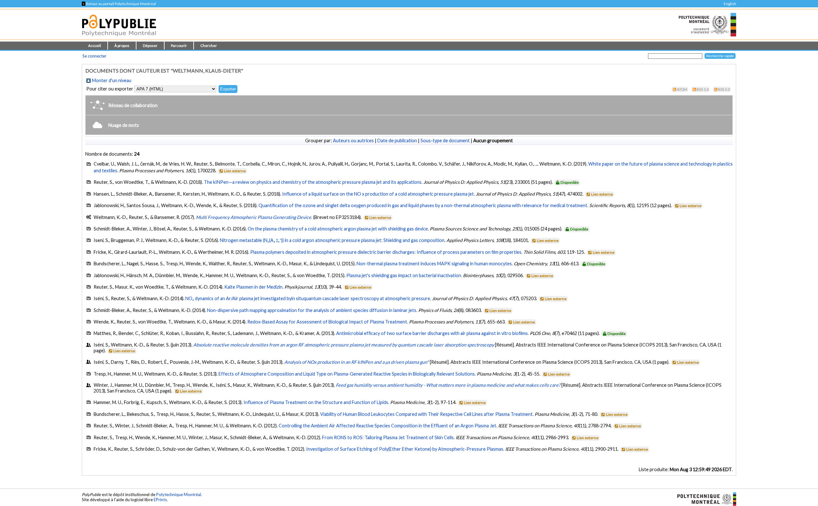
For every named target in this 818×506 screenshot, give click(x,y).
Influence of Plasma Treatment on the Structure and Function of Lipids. (316, 402)
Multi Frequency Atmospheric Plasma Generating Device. (254, 217)
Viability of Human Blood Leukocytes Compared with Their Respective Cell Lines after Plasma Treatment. (427, 414)
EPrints (160, 499)
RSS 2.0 (724, 89)
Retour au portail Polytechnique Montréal (119, 4)
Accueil (94, 45)
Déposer (150, 45)
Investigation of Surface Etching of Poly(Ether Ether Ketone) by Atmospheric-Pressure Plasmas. (405, 449)
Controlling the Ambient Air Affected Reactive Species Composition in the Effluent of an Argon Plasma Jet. (388, 425)
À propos (121, 45)
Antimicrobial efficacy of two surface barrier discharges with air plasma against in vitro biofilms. (432, 333)
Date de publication (397, 140)
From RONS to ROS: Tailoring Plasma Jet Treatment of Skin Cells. (388, 437)
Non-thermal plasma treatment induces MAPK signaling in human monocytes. (435, 263)
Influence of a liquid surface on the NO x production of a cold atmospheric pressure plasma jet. (378, 194)
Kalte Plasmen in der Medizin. (253, 287)
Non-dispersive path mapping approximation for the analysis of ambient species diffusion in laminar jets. (312, 310)
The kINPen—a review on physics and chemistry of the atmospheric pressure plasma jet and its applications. (313, 182)
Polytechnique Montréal (178, 494)
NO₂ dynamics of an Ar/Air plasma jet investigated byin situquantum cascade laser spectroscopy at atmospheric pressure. (308, 298)
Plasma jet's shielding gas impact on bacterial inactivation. (404, 275)
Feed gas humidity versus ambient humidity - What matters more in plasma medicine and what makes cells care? (448, 385)
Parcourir (179, 45)
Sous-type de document (445, 140)
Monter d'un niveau (111, 80)
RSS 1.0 (703, 89)
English (730, 4)
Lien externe (235, 170)
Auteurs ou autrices (353, 140)
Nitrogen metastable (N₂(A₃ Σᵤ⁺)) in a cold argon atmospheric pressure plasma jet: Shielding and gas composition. (332, 240)
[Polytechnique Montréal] (704, 498)
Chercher (208, 45)
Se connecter (94, 55)
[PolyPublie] (119, 38)
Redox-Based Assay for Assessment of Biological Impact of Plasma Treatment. (327, 321)
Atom (682, 89)
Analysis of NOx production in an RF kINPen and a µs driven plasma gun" (356, 362)
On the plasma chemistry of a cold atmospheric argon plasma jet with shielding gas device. (338, 228)
